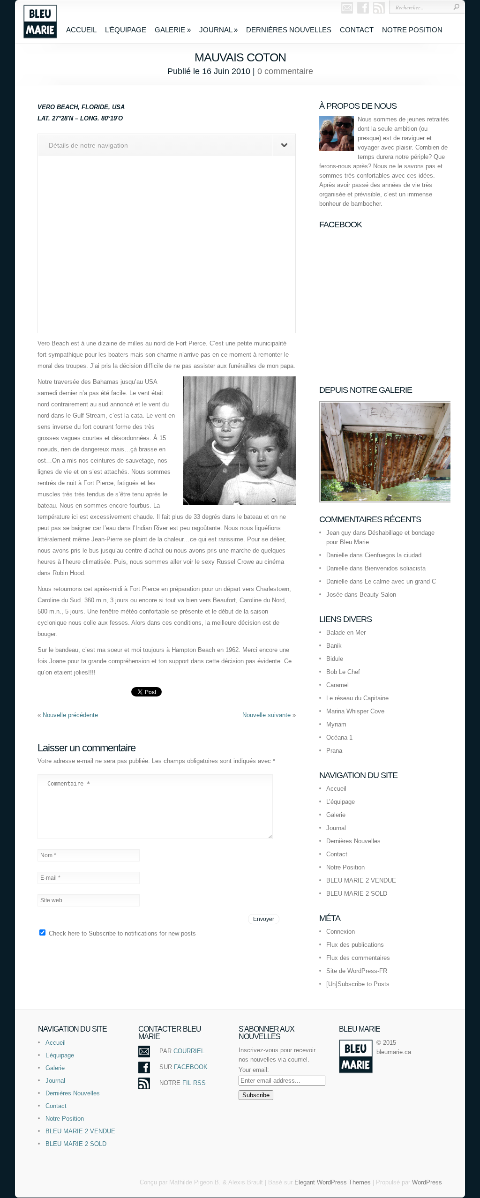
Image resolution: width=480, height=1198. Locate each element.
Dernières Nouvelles (288, 30)
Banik (334, 645)
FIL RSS (194, 1082)
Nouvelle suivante (267, 715)
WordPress (427, 1182)
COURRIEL (188, 1051)
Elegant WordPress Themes (332, 1182)
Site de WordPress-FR (356, 970)
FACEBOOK (191, 1067)
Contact (357, 30)
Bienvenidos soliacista (395, 568)
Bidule (334, 658)
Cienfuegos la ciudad (393, 555)
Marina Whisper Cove (355, 711)
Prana (334, 750)
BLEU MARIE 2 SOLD (356, 893)
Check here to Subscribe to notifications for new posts (121, 933)
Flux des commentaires (358, 957)
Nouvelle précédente (70, 715)
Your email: (254, 1069)
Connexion (340, 931)
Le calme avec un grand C (400, 581)
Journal (218, 30)
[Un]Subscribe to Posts (358, 984)
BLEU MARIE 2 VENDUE (361, 880)
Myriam (336, 724)
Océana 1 (339, 737)
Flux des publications (355, 944)
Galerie (173, 30)
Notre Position (412, 30)
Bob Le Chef (343, 671)
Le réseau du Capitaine (357, 698)
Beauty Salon (378, 594)
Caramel (337, 685)
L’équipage (125, 30)
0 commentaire (285, 71)
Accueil (81, 30)
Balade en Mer (346, 632)
